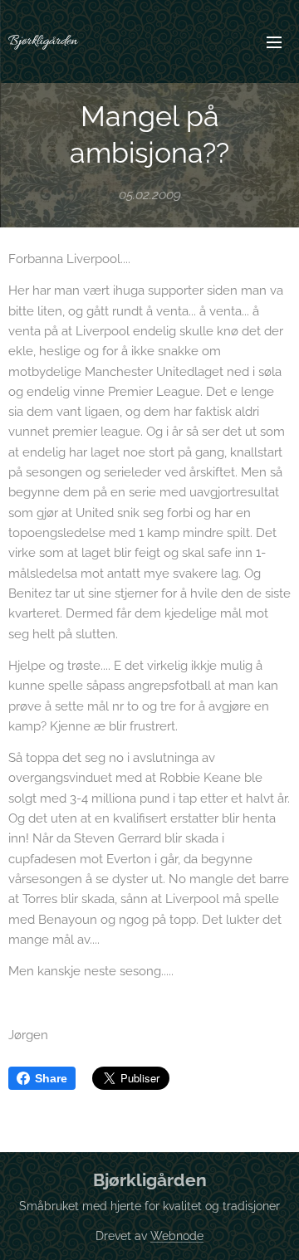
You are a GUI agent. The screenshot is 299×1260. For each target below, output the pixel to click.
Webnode (176, 1236)
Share (51, 1078)
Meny (274, 41)
